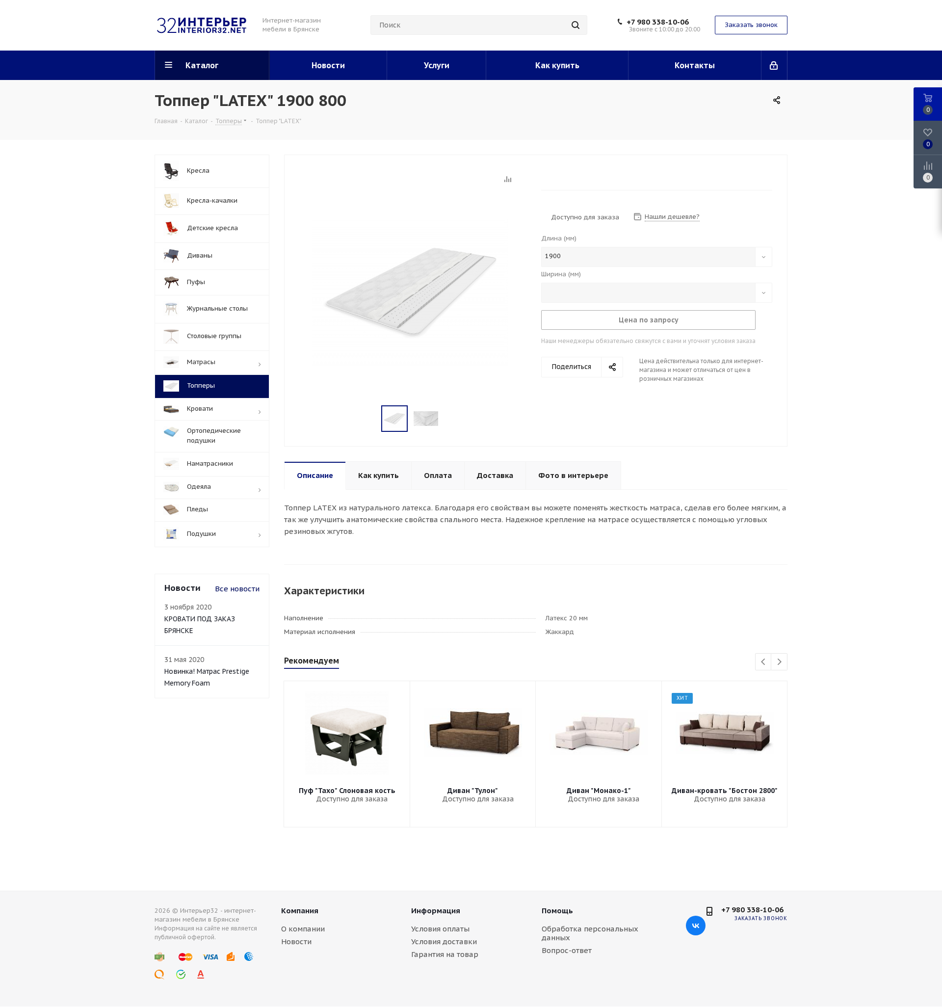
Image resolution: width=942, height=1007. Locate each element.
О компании (303, 928)
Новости (296, 941)
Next (779, 662)
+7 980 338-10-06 (658, 22)
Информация (435, 910)
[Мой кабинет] (774, 65)
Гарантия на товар (444, 954)
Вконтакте (696, 925)
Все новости (237, 588)
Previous (764, 662)
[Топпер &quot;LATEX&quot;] (410, 291)
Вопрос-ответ (567, 950)
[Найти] (575, 25)
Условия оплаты (440, 928)
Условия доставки (444, 941)
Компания (299, 910)
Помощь (557, 910)
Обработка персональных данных (590, 933)
